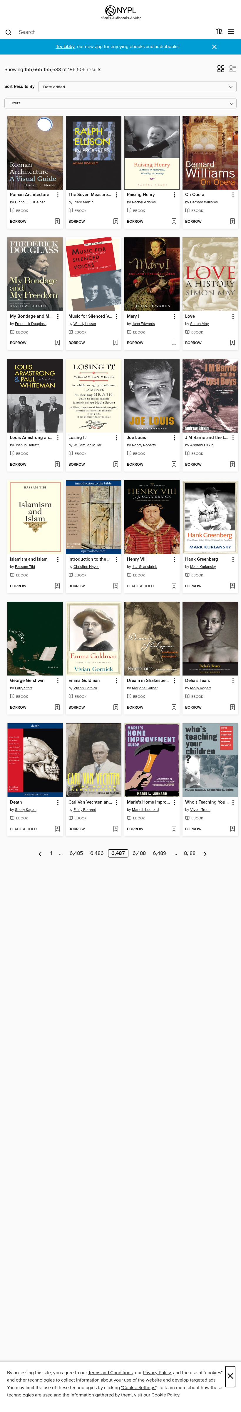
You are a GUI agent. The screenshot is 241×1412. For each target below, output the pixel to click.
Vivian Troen (200, 809)
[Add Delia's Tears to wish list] (232, 708)
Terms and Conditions (110, 1373)
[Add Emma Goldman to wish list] (115, 708)
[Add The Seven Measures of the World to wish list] (115, 222)
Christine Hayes (86, 566)
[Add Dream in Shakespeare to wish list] (174, 708)
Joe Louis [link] (136, 437)
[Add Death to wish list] (57, 829)
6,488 (139, 853)
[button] (221, 71)
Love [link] (190, 316)
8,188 (189, 853)
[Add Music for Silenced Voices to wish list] (115, 343)
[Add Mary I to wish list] (174, 343)
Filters (15, 103)
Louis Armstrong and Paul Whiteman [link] (32, 437)
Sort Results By (19, 86)
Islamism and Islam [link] (28, 559)
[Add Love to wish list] (232, 343)
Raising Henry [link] (141, 195)
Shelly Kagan (25, 809)
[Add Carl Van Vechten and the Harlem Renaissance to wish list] (115, 829)
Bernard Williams (204, 202)
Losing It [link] (77, 437)
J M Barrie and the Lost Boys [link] (207, 437)
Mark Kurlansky (203, 566)
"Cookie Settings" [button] (138, 1388)
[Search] (8, 32)
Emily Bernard (84, 809)
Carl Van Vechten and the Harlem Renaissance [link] (90, 802)
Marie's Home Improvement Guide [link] (149, 802)
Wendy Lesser (84, 323)
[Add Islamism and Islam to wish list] (57, 586)
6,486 (97, 853)
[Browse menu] (231, 32)
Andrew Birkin (201, 445)
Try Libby (65, 47)
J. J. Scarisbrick (144, 566)
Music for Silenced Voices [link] (90, 316)
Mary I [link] (133, 316)
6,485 (76, 853)
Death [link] (16, 802)
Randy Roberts (144, 445)
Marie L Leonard (145, 809)
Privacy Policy (157, 1373)
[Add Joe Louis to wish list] (174, 465)
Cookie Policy (165, 1395)
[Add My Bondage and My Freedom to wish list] (57, 343)
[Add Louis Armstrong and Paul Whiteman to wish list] (57, 465)
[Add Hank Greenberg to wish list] (232, 586)
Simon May (199, 323)
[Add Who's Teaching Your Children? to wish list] (232, 829)
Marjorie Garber (145, 688)
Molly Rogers (200, 688)
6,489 (159, 853)
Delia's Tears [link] (197, 680)
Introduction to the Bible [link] (90, 559)
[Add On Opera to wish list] (232, 222)
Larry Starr (23, 688)
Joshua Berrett (27, 445)
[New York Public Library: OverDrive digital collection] (120, 12)
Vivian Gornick (85, 688)
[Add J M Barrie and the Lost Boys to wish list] (232, 465)
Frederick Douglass (30, 323)
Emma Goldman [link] (84, 680)
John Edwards (143, 323)
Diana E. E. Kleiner (30, 202)
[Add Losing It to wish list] (115, 465)
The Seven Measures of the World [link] (90, 195)
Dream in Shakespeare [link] (149, 680)
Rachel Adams (144, 202)
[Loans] (219, 33)
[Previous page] (40, 853)
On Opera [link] (194, 195)
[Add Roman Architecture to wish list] (57, 222)
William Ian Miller (87, 445)
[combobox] (108, 32)
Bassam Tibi (25, 566)
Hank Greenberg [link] (201, 559)
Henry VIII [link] (137, 559)
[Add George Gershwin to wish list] (57, 708)
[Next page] (205, 853)
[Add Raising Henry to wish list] (174, 222)
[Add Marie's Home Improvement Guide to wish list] (174, 829)
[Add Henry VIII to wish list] (174, 586)
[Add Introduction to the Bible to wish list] (115, 586)
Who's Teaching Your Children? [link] (207, 802)
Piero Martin (83, 202)
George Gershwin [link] (27, 680)
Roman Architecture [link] (29, 195)
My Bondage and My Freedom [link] (32, 316)
